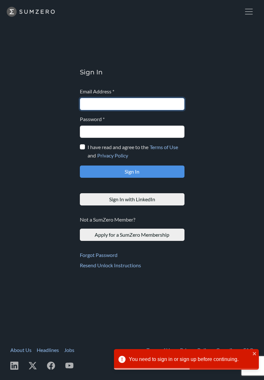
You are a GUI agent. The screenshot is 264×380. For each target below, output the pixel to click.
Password (92, 119)
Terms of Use (164, 147)
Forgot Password (99, 255)
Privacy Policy (112, 155)
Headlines (48, 350)
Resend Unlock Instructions (110, 265)
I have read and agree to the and (133, 151)
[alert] (186, 359)
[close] (254, 353)
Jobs (69, 350)
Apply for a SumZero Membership (132, 235)
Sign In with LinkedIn (132, 199)
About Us (21, 350)
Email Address (97, 91)
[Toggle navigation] (249, 11)
